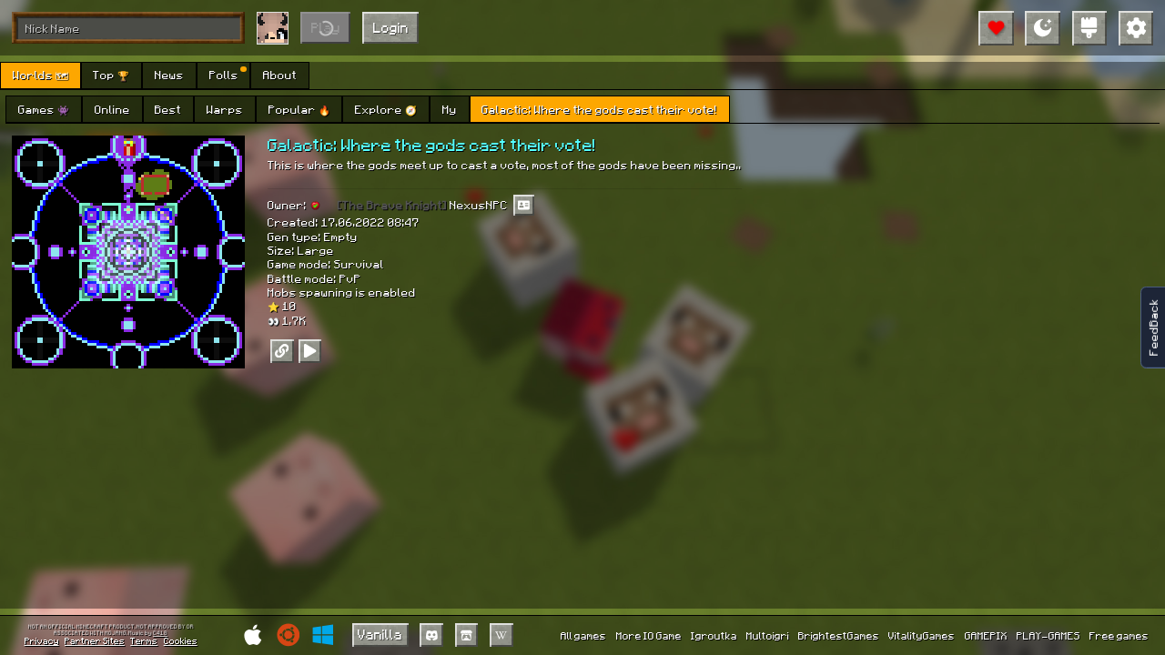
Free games (1119, 635)
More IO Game (649, 635)
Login (391, 27)
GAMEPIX (986, 635)
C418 (160, 633)
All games (583, 635)
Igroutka (714, 635)
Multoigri (767, 635)
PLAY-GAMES (1048, 635)
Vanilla (380, 634)
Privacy (42, 640)
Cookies (181, 640)
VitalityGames (921, 635)
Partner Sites (95, 640)
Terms (143, 640)
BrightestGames (838, 635)
